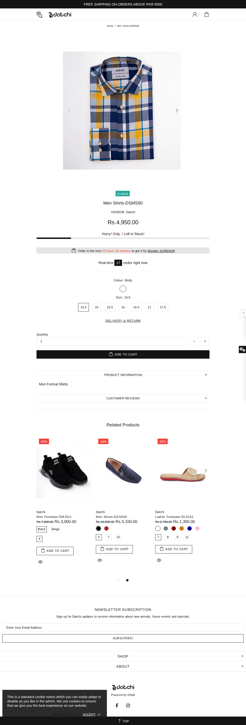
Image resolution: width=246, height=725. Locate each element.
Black (98, 528)
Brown (106, 528)
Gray (166, 528)
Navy (189, 528)
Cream (158, 528)
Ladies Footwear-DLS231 (174, 517)
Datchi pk (60, 14)
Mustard (181, 528)
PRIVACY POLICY (65, 714)
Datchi (41, 512)
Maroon (174, 528)
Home (110, 26)
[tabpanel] (63, 506)
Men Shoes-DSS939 (111, 517)
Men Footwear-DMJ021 (54, 517)
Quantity (42, 334)
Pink (197, 528)
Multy (123, 289)
